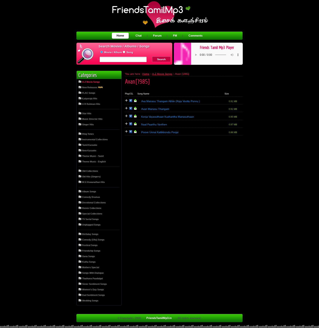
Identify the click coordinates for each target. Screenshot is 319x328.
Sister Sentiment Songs (94, 284)
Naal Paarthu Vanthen (154, 124)
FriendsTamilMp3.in (159, 318)
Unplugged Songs (91, 225)
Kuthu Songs (89, 262)
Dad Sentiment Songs (93, 295)
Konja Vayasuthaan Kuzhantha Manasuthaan (167, 116)
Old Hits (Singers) (91, 176)
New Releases (90, 87)
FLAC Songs (88, 93)
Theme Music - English (94, 161)
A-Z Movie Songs (91, 82)
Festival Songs (90, 245)
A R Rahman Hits (91, 104)
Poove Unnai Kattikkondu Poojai (160, 132)
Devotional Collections (94, 202)
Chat (139, 35)
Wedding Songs (90, 300)
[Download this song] (135, 101)
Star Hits (86, 113)
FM (175, 35)
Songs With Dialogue (93, 273)
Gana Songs (88, 256)
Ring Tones (88, 134)
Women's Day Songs (93, 289)
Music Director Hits (92, 119)
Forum (157, 35)
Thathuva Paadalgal (92, 278)
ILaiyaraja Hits (89, 98)
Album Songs (89, 191)
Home (120, 35)
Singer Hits (88, 124)
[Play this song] (130, 101)
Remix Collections (91, 208)
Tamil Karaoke (89, 145)
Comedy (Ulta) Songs (93, 239)
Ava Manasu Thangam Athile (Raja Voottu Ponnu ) (170, 101)
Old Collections (90, 171)
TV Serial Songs (90, 219)
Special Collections (92, 213)
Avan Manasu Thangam (155, 108)
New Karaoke (89, 150)
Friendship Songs (91, 251)
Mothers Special (90, 267)
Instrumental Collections (95, 139)
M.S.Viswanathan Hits (93, 182)
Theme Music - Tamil (93, 156)
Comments (195, 35)
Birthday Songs (90, 234)
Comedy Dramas (91, 197)
